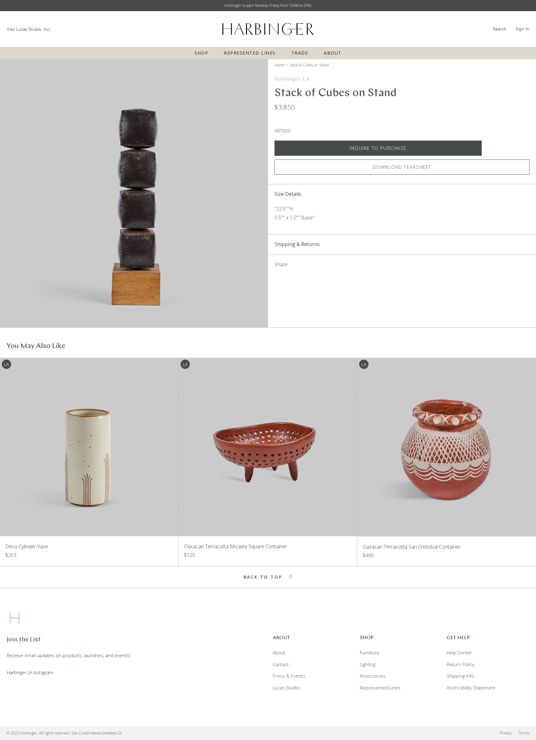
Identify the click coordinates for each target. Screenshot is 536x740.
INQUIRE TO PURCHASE (378, 148)
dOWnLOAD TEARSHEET (402, 167)
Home (280, 65)
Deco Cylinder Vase (26, 546)
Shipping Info (460, 676)
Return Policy (460, 664)
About (333, 53)
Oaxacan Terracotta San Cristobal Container (412, 546)
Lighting (367, 664)
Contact (281, 664)
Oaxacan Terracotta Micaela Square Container (235, 546)
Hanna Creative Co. (106, 733)
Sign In (522, 29)
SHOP (201, 53)
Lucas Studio (286, 687)
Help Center (459, 652)
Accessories (373, 676)
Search (499, 29)
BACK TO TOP (263, 577)
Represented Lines (250, 53)
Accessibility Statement (471, 687)
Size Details (288, 194)
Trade (300, 53)
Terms (523, 733)
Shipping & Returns (297, 244)
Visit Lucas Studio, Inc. (29, 29)
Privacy (505, 733)
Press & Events (289, 676)
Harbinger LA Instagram (30, 672)
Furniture (369, 652)
